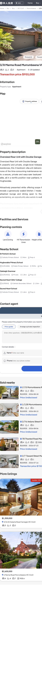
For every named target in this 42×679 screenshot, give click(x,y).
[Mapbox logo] (6, 144)
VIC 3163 (21, 8)
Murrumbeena (31, 8)
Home (30, 3)
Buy (8, 8)
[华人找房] (6, 3)
